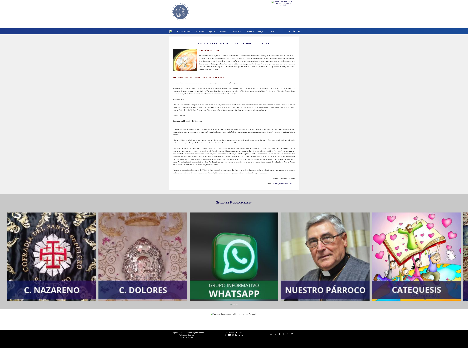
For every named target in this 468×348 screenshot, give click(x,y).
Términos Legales (186, 337)
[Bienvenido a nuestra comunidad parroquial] (166, 31)
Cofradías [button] (249, 31)
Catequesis (223, 31)
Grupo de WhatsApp (184, 31)
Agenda (212, 31)
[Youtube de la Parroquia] (294, 31)
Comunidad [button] (235, 31)
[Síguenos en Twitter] (292, 334)
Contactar (271, 31)
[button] (231, 304)
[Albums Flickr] (299, 31)
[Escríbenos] (271, 334)
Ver (51, 222)
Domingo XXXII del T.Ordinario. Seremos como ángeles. (234, 43)
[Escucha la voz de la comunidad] (288, 334)
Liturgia (260, 31)
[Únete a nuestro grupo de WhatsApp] (288, 31)
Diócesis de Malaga (286, 184)
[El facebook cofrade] (283, 334)
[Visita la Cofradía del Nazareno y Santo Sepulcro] (288, 2)
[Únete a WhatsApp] (275, 334)
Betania (275, 184)
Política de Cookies (186, 335)
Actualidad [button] (200, 31)
